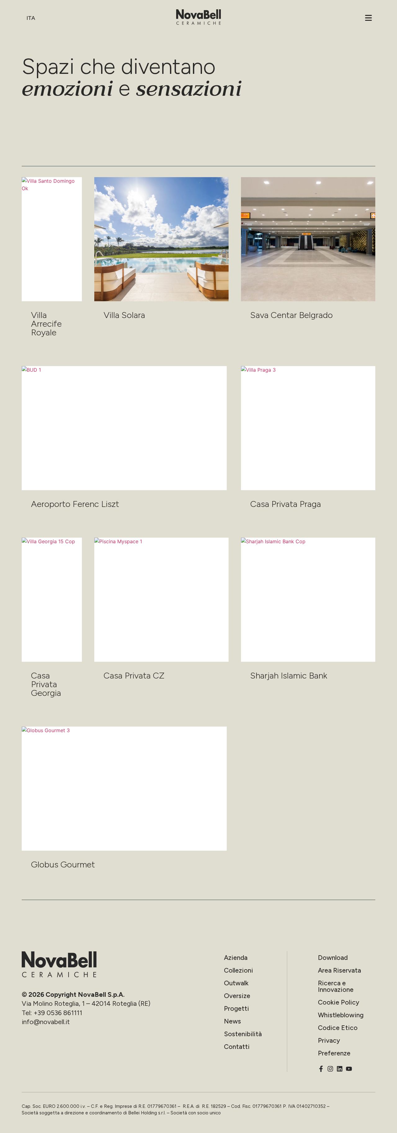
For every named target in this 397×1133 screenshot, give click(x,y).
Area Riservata (339, 970)
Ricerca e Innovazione (336, 986)
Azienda (236, 957)
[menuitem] (31, 18)
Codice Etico (338, 1028)
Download (333, 957)
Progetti (236, 1008)
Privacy (329, 1040)
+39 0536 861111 (57, 1013)
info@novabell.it (46, 1022)
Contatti (237, 1046)
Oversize (237, 996)
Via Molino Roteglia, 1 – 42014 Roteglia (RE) (86, 1003)
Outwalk (236, 983)
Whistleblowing (341, 1015)
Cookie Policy (338, 1002)
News (232, 1021)
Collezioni (238, 970)
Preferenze (334, 1053)
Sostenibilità (243, 1034)
